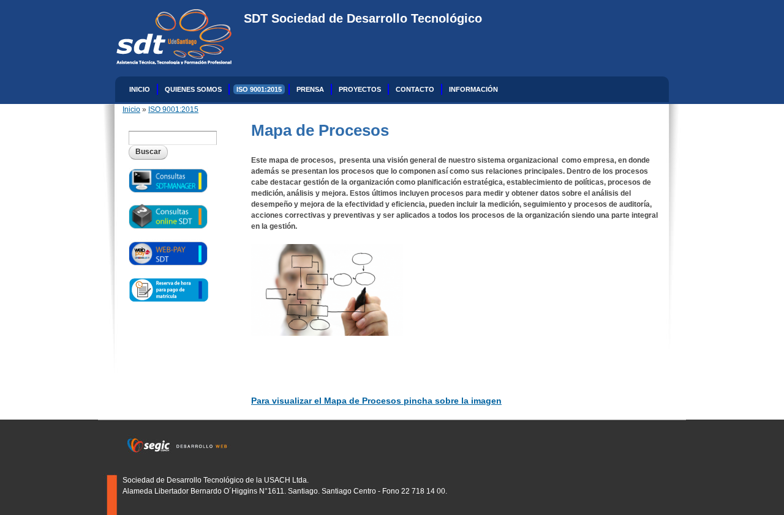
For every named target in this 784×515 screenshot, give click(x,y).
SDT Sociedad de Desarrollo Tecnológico (363, 18)
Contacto (415, 89)
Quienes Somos (193, 89)
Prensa (310, 89)
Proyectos (360, 89)
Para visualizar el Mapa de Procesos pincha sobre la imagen (376, 401)
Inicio (139, 89)
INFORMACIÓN (473, 89)
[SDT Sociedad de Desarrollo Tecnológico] (168, 58)
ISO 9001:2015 (259, 89)
